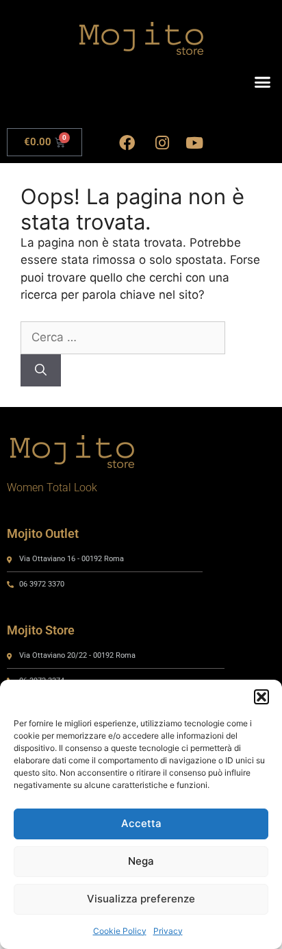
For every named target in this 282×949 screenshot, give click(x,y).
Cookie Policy (119, 931)
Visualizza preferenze (141, 898)
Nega (141, 860)
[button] (261, 697)
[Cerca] (41, 370)
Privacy (168, 931)
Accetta (141, 823)
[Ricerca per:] (123, 337)
